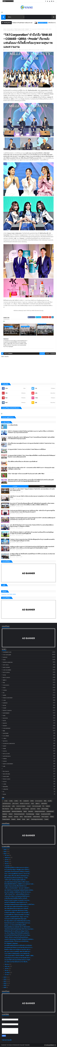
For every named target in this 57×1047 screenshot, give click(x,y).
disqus (47, 353)
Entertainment (6, 713)
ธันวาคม (7, 855)
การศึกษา (4, 738)
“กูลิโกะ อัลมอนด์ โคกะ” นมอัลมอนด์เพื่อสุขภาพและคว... (17, 894)
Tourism (5, 690)
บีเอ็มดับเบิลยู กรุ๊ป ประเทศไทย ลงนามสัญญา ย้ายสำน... (16, 931)
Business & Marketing (8, 662)
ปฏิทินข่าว (5, 680)
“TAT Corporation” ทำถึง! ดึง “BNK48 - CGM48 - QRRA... (19, 955)
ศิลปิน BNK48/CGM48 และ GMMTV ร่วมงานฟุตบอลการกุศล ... (19, 884)
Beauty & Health (21, 29)
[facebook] (45, 1)
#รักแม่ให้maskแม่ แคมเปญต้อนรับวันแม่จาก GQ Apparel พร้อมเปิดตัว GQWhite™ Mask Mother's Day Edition (31, 444)
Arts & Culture (6, 753)
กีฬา (4, 692)
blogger (42, 353)
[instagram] (51, 1)
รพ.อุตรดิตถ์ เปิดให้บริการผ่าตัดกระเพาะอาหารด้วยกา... (16, 867)
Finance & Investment (7, 697)
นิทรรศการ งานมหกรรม (7, 710)
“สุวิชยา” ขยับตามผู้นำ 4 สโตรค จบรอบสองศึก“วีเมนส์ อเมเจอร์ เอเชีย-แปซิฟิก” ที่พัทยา (26, 473)
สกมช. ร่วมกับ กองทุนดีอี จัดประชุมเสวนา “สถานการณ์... (17, 873)
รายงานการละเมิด (7, 1040)
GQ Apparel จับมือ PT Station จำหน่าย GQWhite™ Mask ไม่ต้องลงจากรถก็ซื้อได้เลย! (27, 449)
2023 (4, 977)
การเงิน (4, 700)
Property (5, 725)
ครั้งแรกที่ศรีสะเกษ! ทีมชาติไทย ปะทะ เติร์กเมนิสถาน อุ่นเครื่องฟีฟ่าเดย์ (22, 461)
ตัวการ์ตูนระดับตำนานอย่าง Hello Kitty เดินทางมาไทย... (17, 920)
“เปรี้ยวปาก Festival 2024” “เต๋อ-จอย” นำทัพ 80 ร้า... (17, 888)
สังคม (4, 682)
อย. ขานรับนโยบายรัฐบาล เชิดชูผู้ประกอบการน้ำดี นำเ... (17, 869)
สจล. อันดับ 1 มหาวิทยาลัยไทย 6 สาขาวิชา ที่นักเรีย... (16, 961)
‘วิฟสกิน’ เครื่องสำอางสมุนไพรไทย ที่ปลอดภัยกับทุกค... (16, 937)
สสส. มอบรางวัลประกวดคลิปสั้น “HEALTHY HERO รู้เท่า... (17, 951)
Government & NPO (22, 22)
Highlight (27, 29)
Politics (5, 781)
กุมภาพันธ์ (7, 972)
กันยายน (7, 861)
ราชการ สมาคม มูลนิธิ (7, 654)
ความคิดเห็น (42, 486)
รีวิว (3, 791)
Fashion (5, 761)
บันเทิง (4, 715)
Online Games (6, 776)
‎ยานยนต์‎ (4, 708)
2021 (4, 981)
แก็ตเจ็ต (4, 748)
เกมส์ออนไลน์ (5, 789)
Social (4, 675)
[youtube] (49, 1)
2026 (4, 849)
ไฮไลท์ (15, 29)
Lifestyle (5, 751)
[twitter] (47, 1)
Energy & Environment (8, 763)
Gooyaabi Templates (25, 1045)
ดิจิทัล (4, 730)
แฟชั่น (4, 766)
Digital (4, 720)
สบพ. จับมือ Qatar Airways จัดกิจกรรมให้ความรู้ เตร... (17, 882)
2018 (4, 987)
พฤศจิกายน (7, 857)
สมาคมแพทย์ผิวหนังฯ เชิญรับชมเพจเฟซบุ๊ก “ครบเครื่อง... (17, 914)
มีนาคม (6, 970)
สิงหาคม (7, 863)
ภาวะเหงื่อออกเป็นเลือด (13, 425)
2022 (4, 979)
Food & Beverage (6, 728)
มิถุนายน (7, 964)
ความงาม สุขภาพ (10, 29)
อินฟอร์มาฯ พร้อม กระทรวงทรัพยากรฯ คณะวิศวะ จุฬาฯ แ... (17, 949)
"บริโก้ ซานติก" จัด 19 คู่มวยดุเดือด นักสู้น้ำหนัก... (15, 880)
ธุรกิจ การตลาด (6, 664)
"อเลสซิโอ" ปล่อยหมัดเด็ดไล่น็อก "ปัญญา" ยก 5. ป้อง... (16, 916)
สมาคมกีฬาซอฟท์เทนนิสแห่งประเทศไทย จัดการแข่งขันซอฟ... (18, 945)
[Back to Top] (55, 1045)
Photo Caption (6, 672)
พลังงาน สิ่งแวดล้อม (6, 774)
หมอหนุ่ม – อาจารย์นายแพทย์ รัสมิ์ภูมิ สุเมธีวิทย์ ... (15, 925)
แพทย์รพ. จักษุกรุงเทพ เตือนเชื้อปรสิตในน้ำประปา (15, 886)
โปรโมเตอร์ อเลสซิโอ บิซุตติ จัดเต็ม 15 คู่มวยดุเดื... (15, 918)
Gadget (4, 746)
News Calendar (6, 667)
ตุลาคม (6, 859)
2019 (4, 985)
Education (5, 718)
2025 (4, 851)
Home (4, 29)
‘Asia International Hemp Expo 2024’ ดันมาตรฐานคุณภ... (19, 929)
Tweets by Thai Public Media (8, 594)
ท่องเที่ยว (4, 695)
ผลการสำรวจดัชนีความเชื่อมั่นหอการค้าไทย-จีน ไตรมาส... (17, 892)
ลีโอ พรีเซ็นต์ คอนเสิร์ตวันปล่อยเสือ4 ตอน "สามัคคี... (16, 877)
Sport (4, 687)
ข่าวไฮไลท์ (15, 486)
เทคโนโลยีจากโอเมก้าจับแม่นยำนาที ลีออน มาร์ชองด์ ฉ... (17, 871)
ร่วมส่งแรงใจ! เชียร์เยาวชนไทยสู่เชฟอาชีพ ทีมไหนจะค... (17, 896)
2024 (5, 853)
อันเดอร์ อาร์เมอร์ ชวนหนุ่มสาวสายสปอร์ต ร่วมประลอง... (17, 900)
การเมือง (4, 784)
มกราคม (7, 974)
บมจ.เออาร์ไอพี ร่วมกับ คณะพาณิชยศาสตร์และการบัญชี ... (17, 959)
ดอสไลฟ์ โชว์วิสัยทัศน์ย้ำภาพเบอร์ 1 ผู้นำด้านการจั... (16, 902)
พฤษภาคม (7, 966)
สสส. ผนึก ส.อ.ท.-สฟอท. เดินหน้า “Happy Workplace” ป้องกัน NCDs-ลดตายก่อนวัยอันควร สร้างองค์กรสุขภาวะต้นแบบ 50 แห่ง (11, 331)
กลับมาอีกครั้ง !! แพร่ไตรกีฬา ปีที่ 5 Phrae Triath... (16, 910)
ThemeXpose (9, 1045)
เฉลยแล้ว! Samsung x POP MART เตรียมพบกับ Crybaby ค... (19, 939)
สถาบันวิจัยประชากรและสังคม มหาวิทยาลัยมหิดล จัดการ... (17, 957)
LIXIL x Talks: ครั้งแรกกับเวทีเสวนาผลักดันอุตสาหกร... (16, 875)
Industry (5, 723)
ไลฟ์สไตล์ (5, 758)
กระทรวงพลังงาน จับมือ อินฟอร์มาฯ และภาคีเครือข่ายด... (17, 953)
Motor (4, 705)
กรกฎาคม (7, 865)
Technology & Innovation (9, 743)
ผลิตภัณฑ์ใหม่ (5, 786)
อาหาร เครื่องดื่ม (6, 735)
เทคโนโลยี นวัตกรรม (6, 756)
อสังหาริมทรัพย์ (5, 733)
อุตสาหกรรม (5, 741)
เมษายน (7, 968)
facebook (52, 353)
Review (4, 794)
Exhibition (5, 703)
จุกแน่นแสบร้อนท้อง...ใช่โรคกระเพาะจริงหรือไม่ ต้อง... (16, 941)
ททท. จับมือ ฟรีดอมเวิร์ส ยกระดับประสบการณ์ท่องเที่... (16, 908)
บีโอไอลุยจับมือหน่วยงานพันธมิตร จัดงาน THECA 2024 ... (17, 927)
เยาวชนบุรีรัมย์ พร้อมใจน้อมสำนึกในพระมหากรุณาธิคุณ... (17, 935)
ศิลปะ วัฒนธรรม (6, 771)
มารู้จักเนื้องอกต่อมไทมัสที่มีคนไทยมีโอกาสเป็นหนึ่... (16, 898)
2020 (5, 983)
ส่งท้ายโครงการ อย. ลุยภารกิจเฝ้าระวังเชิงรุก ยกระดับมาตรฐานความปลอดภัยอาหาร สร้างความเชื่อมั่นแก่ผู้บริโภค (28, 331)
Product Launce (6, 779)
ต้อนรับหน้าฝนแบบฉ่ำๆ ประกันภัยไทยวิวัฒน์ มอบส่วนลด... (17, 923)
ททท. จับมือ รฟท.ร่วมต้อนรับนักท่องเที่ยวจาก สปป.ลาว (16, 906)
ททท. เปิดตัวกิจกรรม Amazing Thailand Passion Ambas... (19, 890)
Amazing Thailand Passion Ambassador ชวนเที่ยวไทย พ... (19, 904)
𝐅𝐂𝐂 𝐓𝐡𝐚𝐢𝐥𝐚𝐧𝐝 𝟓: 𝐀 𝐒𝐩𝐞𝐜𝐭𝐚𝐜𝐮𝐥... (11, 943)
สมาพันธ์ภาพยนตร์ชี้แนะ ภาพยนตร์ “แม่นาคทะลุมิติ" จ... (17, 912)
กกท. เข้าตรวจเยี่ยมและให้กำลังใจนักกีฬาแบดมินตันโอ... (17, 933)
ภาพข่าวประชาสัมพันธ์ (7, 670)
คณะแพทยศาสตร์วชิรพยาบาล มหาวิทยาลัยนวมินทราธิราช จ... (18, 947)
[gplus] (53, 1)
